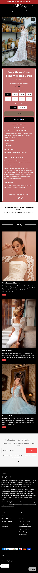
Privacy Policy (23, 532)
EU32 (8, 94)
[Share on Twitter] (19, 198)
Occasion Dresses (6, 521)
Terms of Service (24, 529)
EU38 (29, 94)
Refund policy (23, 534)
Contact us (11, 194)
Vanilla (14, 107)
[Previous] (5, 19)
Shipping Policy (23, 524)
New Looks (4, 524)
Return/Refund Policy (25, 526)
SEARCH (3, 516)
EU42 (15, 99)
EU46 (29, 99)
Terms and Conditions (22, 194)
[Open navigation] (5, 6)
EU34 (15, 94)
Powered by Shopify (7, 561)
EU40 (8, 99)
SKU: (14, 127)
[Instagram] (19, 461)
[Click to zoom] (33, 19)
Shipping (12, 83)
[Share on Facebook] (16, 198)
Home (8, 11)
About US (21, 516)
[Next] (9, 19)
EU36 (22, 94)
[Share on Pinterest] (22, 198)
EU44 (22, 99)
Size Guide (22, 519)
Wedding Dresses (6, 519)
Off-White (22, 107)
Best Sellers (4, 526)
